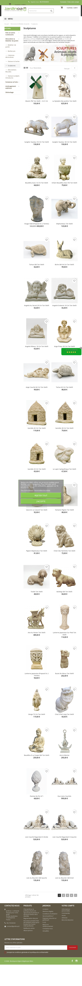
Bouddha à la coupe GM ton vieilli (36, 755)
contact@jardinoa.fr (13, 926)
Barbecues (11, 51)
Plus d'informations (27, 490)
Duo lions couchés (64, 796)
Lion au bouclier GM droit (64, 878)
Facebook (72, 960)
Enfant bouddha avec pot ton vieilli (64, 183)
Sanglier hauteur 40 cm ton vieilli (64, 142)
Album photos (28, 930)
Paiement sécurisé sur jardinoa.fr (49, 919)
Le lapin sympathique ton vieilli (64, 469)
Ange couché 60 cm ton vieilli (37, 387)
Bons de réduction (67, 920)
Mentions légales (48, 911)
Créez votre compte (73, 2)
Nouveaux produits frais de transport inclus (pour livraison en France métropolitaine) (31, 923)
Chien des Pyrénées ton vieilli (64, 551)
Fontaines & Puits (11, 82)
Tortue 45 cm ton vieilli (64, 387)
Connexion (63, 2)
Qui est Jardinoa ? (48, 916)
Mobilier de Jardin (10, 46)
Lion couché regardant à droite (36, 837)
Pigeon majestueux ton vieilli (36, 551)
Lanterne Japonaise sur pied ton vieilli (64, 634)
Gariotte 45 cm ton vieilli (37, 428)
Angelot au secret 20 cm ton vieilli (36, 305)
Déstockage (9, 92)
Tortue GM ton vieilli (36, 264)
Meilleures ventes (29, 928)
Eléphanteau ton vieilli (64, 224)
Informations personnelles (66, 910)
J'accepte (41, 501)
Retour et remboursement (48, 925)
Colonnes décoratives (9, 56)
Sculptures (11, 66)
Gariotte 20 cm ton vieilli (37, 469)
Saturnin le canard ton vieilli (36, 510)
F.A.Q (44, 922)
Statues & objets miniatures (12, 77)
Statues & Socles (14, 61)
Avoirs (64, 915)
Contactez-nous (48, 928)
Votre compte (68, 905)
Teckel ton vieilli (37, 592)
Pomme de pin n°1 (36, 796)
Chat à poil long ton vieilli (64, 714)
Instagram (76, 960)
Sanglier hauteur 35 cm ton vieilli (36, 142)
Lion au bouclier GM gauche (36, 878)
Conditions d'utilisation (50, 914)
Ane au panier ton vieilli (36, 633)
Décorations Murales (10, 71)
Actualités (46, 931)
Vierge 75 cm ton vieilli (36, 714)
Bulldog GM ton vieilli (64, 592)
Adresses (64, 918)
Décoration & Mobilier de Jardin (11, 40)
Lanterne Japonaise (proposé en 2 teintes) (37, 674)
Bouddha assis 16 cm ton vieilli (36, 183)
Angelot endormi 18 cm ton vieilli (64, 305)
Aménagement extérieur (10, 87)
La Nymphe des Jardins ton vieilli (64, 101)
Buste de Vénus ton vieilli (64, 673)
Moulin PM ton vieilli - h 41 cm (36, 101)
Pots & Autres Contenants (10, 34)
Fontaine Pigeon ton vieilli (64, 510)
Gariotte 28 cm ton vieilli (64, 428)
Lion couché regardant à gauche (64, 837)
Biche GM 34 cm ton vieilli (64, 264)
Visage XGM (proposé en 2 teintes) (36, 224)
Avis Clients (72, 350)
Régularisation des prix (30, 918)
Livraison (45, 909)
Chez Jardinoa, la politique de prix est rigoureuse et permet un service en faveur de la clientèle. (31, 912)
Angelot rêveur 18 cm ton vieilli (36, 346)
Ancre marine (64, 755)
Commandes (66, 913)
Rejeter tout (41, 495)
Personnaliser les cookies (42, 490)
